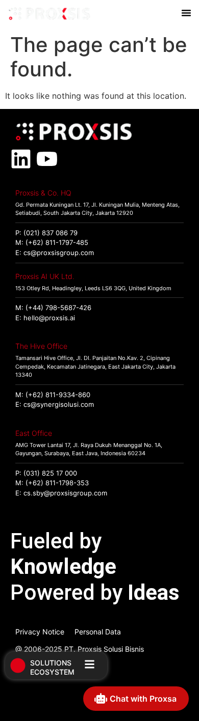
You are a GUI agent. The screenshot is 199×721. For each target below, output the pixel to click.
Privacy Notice (39, 631)
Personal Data (97, 631)
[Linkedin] (21, 159)
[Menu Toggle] (186, 12)
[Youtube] (47, 159)
